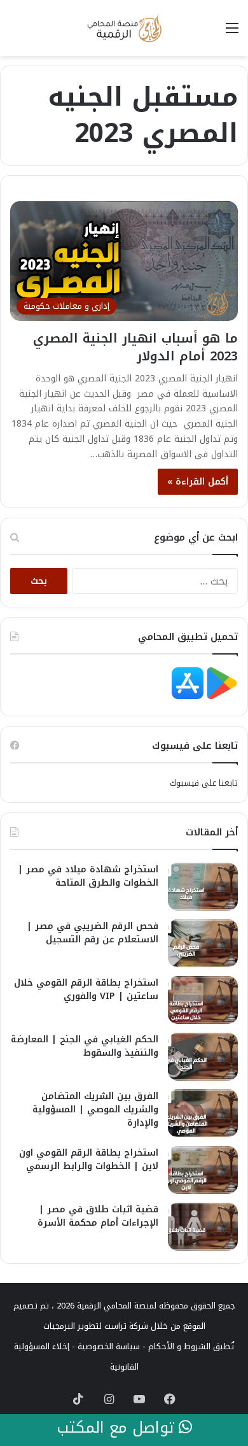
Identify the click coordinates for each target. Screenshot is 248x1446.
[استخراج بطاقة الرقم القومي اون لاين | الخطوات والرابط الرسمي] (203, 1170)
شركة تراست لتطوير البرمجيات (95, 1326)
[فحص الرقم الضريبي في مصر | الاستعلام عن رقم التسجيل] (203, 943)
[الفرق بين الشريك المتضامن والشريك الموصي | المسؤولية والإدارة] (203, 1113)
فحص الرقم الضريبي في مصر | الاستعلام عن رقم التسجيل (92, 933)
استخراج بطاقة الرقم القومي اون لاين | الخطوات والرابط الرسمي (88, 1159)
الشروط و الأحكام (179, 1346)
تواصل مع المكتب (118, 1428)
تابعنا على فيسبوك (204, 783)
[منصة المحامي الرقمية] (124, 28)
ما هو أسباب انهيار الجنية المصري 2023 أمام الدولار (135, 347)
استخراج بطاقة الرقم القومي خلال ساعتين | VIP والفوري (86, 989)
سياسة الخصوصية (109, 1346)
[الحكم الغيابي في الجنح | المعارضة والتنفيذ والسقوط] (203, 1057)
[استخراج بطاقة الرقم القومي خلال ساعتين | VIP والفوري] (203, 1000)
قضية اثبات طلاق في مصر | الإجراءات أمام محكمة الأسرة (98, 1216)
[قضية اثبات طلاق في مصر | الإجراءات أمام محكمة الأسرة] (203, 1227)
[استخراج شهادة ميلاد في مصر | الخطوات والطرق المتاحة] (203, 887)
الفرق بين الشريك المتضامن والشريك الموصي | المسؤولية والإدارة (95, 1109)
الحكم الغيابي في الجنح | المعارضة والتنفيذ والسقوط (84, 1046)
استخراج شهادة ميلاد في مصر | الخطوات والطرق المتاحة (88, 876)
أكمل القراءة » (197, 481)
